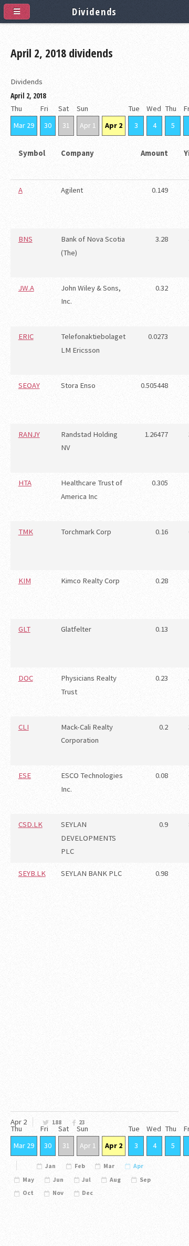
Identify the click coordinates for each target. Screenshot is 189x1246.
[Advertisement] (94, 1027)
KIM (24, 580)
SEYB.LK (32, 873)
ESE (24, 775)
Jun (58, 1180)
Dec (87, 1193)
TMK (25, 531)
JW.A (26, 288)
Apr (138, 1166)
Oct (28, 1193)
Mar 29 (24, 125)
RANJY (29, 434)
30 (47, 125)
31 (66, 125)
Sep (145, 1180)
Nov (58, 1193)
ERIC (26, 336)
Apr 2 (113, 125)
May (28, 1180)
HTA (25, 482)
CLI (23, 727)
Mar (108, 1166)
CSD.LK (30, 824)
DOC (25, 678)
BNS (25, 239)
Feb (80, 1166)
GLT (24, 629)
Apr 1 (88, 125)
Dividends (95, 11)
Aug (115, 1180)
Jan (50, 1166)
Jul (86, 1180)
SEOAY (29, 385)
